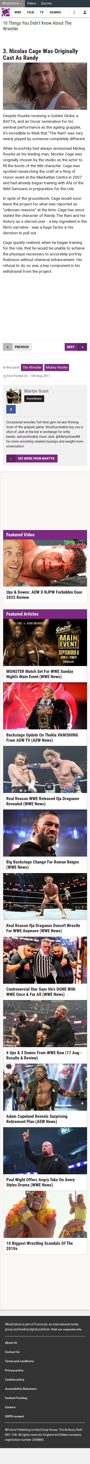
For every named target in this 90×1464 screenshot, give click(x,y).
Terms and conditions (19, 1361)
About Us (11, 1342)
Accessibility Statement (21, 1388)
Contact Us (12, 1352)
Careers (10, 1407)
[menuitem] (12, 3)
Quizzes (46, 3)
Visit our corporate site (66, 1329)
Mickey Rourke (57, 367)
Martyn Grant (36, 391)
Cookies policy (14, 1379)
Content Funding (16, 1398)
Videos (31, 3)
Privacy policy (14, 1370)
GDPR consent (14, 1416)
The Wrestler (32, 367)
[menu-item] (17, 12)
